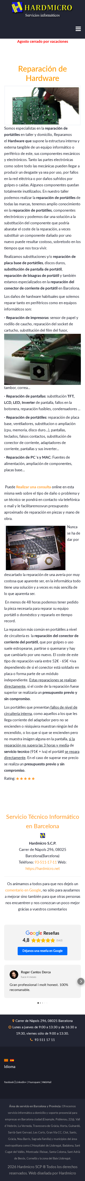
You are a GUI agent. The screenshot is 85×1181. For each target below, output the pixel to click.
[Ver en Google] (14, 974)
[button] (4, 981)
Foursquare (34, 1082)
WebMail (46, 1082)
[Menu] (78, 29)
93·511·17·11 (46, 862)
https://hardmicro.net (43, 869)
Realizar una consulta (33, 487)
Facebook (9, 1082)
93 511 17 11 (45, 1040)
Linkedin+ (21, 1082)
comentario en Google (23, 890)
